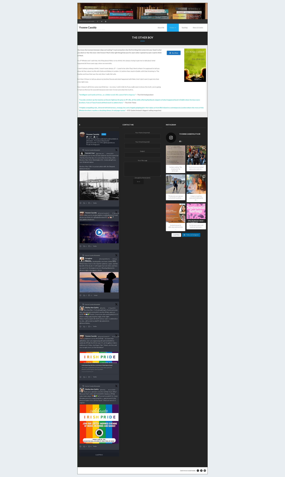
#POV (82, 215)
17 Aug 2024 (112, 308)
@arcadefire (98, 215)
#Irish (95, 343)
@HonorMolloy (85, 323)
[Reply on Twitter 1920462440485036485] (81, 203)
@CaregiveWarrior (104, 260)
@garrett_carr (100, 153)
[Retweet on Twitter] (83, 150)
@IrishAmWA (93, 312)
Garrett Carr (90, 153)
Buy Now (174, 53)
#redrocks (91, 219)
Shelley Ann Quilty (92, 307)
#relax (100, 270)
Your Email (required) (142, 142)
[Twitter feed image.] (99, 185)
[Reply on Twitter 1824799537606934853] (81, 326)
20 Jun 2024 (112, 390)
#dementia (110, 268)
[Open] (175, 155)
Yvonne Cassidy (91, 213)
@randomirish (104, 321)
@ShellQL (103, 308)
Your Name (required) (142, 133)
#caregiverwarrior (95, 268)
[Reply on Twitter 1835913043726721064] (81, 246)
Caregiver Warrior (88, 259)
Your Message (142, 160)
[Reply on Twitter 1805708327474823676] (81, 377)
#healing (104, 268)
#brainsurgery (84, 270)
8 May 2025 (110, 153)
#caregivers (93, 270)
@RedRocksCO (109, 215)
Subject (142, 151)
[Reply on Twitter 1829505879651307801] (81, 295)
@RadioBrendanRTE (101, 217)
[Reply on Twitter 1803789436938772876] (81, 446)
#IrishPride (99, 338)
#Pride (107, 312)
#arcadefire (83, 219)
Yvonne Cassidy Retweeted (92, 150)
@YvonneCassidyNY (103, 213)
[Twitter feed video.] (99, 232)
